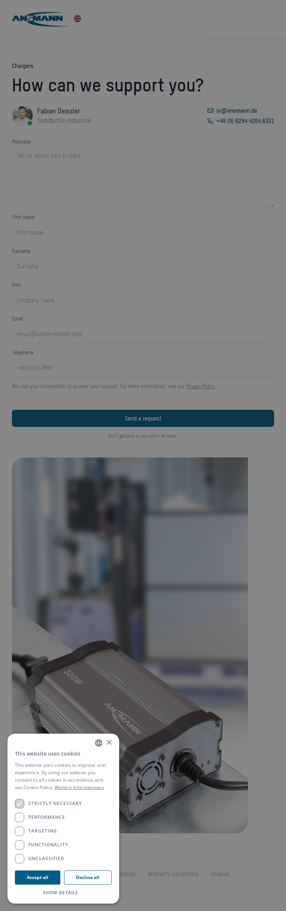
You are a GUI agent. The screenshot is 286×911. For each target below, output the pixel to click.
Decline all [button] (87, 877)
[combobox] (98, 743)
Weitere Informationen (79, 787)
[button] (63, 892)
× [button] (109, 743)
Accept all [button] (37, 877)
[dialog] (63, 819)
